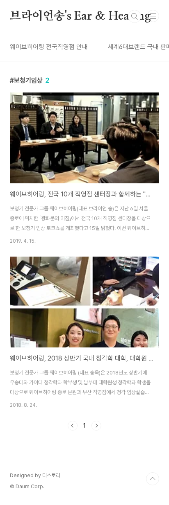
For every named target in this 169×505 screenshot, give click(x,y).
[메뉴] (153, 16)
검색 (134, 16)
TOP (152, 478)
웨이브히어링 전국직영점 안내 (49, 47)
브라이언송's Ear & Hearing (80, 16)
